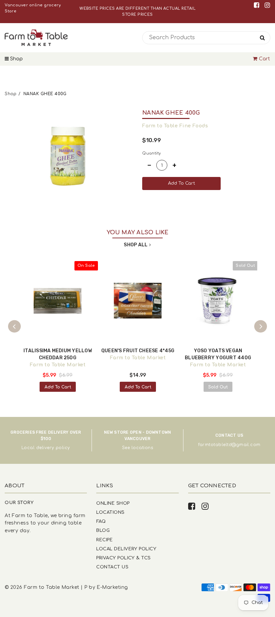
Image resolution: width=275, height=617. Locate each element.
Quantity (151, 153)
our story (19, 502)
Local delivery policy (45, 447)
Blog (103, 530)
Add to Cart (58, 387)
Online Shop (112, 503)
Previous (14, 326)
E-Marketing (112, 587)
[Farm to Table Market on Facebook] (258, 5)
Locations (110, 512)
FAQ (101, 521)
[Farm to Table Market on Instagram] (267, 5)
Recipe (104, 539)
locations (142, 447)
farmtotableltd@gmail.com (229, 444)
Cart (264, 58)
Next (260, 326)
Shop (16, 58)
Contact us (112, 566)
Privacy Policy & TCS (123, 557)
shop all (136, 245)
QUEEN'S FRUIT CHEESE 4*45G (137, 351)
